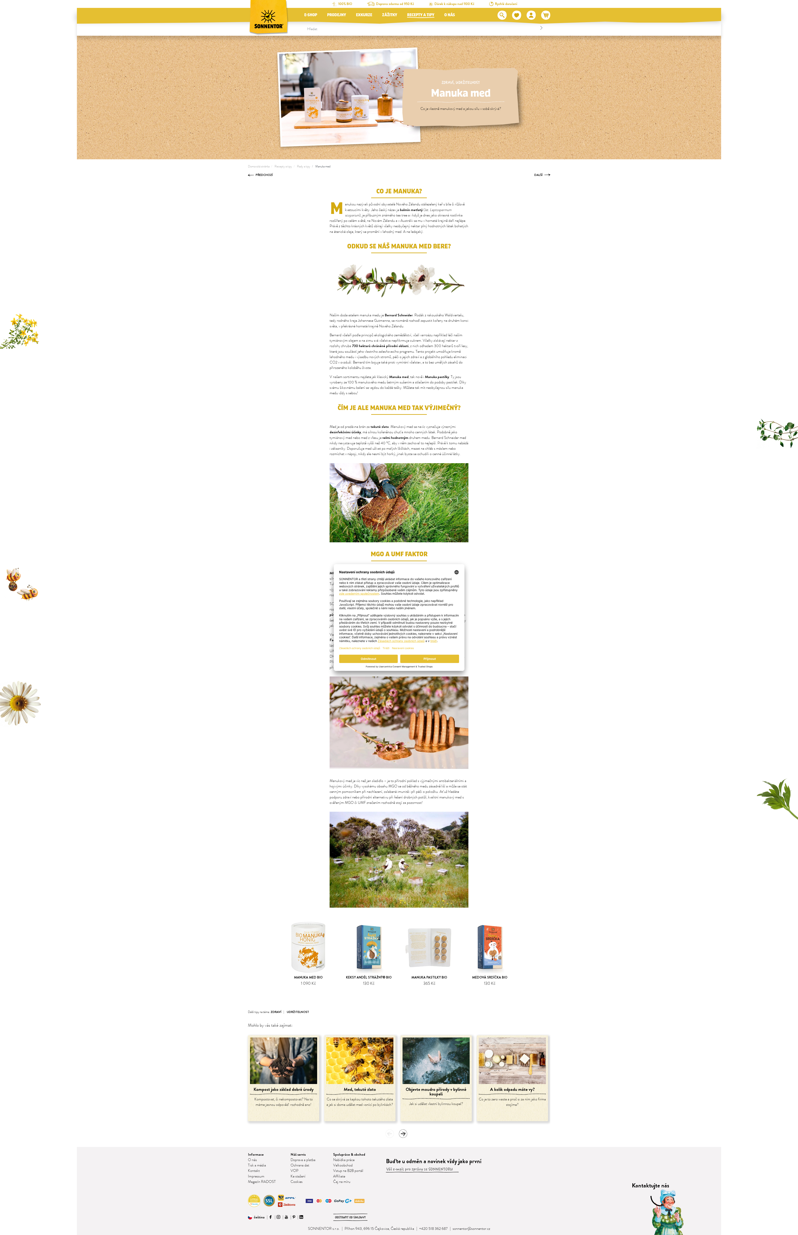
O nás (449, 15)
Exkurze (364, 15)
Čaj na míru (341, 1181)
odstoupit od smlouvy (350, 1217)
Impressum (256, 1176)
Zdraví (447, 82)
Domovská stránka (259, 166)
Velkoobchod (343, 1165)
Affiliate (339, 1176)
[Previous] (389, 1133)
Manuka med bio (308, 977)
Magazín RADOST (262, 1181)
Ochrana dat (300, 1165)
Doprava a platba (303, 1160)
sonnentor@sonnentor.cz (471, 1228)
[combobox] (425, 28)
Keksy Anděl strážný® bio (369, 977)
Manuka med (322, 166)
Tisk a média (257, 1165)
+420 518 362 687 (433, 1228)
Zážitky (389, 15)
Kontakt (254, 1170)
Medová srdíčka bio (489, 977)
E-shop (310, 15)
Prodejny (336, 15)
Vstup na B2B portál (348, 1170)
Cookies (297, 1181)
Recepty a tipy (420, 15)
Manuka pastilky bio (429, 977)
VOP (294, 1170)
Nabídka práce (344, 1160)
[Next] (403, 1133)
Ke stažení (298, 1176)
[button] (256, 1217)
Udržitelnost (468, 82)
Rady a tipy (303, 166)
